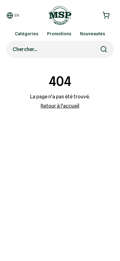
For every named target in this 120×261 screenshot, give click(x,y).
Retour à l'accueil (60, 106)
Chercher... (25, 49)
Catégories (26, 33)
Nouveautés (92, 33)
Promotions (59, 33)
